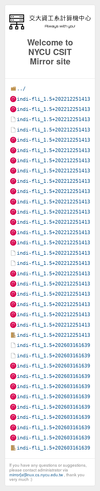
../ (21, 89)
